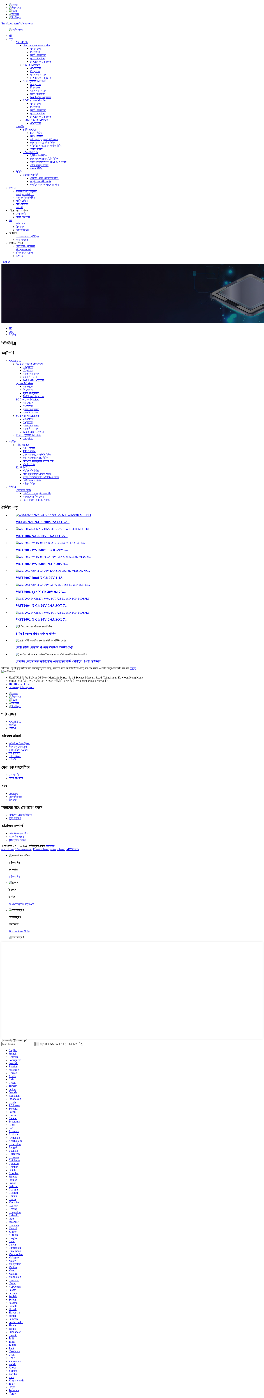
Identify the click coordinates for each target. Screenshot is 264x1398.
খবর (10, 220)
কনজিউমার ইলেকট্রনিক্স (26, 191)
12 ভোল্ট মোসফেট (41, 849)
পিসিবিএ (19, 171)
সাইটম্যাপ (50, 846)
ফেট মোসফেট (7, 849)
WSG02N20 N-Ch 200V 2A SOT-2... (43, 522)
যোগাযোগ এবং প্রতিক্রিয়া (27, 236)
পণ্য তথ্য (20, 223)
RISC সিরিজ (36, 136)
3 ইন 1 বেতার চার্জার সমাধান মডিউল (36, 633)
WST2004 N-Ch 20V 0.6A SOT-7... (42, 605)
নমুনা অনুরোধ (22, 239)
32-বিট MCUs (30, 152)
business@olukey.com (21, 687)
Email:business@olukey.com (17, 23)
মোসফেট (61, 849)
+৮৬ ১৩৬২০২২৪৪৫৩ (19, 931)
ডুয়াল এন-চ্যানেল (38, 55)
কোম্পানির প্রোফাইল (25, 246)
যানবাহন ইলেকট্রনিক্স (25, 197)
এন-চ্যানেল (35, 48)
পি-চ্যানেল (35, 51)
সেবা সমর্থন (21, 213)
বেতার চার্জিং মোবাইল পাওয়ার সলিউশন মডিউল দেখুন (44, 647)
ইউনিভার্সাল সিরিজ (38, 155)
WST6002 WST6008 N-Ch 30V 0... (42, 564)
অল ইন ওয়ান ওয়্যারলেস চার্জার (44, 184)
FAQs (19, 255)
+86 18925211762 (19, 684)
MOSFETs (22, 42)
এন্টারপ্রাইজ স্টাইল (24, 252)
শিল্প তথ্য (20, 226)
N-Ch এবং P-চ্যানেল (40, 61)
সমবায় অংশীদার (23, 216)
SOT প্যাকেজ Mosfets (35, 100)
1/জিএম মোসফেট (23, 849)
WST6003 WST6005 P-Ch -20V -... (42, 550)
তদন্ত (133, 668)
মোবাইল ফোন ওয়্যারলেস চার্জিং (44, 178)
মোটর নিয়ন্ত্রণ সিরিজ (39, 165)
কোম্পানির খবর (22, 229)
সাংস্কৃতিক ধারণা (23, 249)
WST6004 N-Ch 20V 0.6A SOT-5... (42, 536)
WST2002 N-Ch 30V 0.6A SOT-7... (42, 619)
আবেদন (12, 187)
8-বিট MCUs (29, 129)
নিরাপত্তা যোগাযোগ (25, 194)
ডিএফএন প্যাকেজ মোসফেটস (36, 45)
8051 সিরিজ (36, 132)
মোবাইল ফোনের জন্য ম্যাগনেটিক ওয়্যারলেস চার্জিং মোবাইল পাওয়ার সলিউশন (58, 661)
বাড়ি (10, 35)
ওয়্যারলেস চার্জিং (30, 174)
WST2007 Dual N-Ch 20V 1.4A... (40, 578)
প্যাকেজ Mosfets (31, 64)
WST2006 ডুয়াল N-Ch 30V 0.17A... (41, 592)
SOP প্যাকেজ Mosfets (34, 81)
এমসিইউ (20, 126)
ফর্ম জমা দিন (14, 876)
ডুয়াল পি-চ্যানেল (37, 58)
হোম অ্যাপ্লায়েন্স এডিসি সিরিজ (44, 139)
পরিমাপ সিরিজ (36, 149)
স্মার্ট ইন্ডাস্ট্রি (21, 200)
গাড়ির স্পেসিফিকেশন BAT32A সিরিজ (48, 161)
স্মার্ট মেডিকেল (22, 204)
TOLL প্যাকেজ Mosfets (35, 119)
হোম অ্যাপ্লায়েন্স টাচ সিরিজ (42, 142)
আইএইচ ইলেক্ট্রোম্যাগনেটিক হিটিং (45, 145)
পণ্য (11, 38)
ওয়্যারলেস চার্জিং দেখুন (40, 181)
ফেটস (53, 849)
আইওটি (19, 207)
